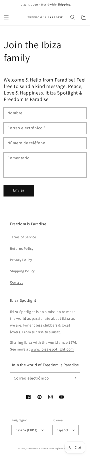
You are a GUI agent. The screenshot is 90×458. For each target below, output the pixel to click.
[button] (6, 17)
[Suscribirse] (74, 378)
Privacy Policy (21, 260)
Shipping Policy (22, 271)
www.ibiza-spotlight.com (52, 349)
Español (62, 430)
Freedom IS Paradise (37, 448)
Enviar (18, 190)
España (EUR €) (27, 430)
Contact (16, 282)
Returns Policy (21, 248)
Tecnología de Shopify (60, 448)
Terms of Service (23, 237)
